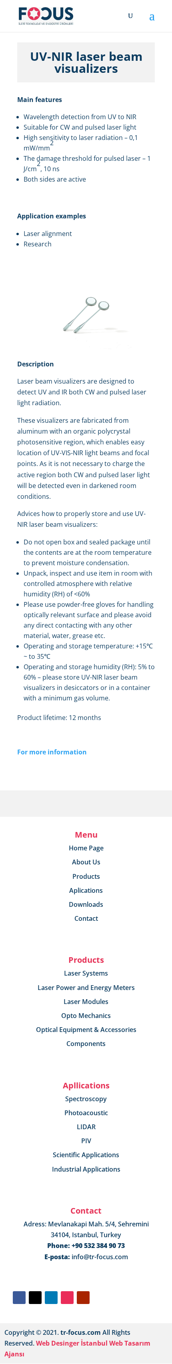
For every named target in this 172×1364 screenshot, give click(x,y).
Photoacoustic (86, 1112)
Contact (86, 918)
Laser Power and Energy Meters (86, 987)
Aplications (86, 890)
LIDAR (86, 1126)
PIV (86, 1140)
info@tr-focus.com (100, 1256)
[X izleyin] (35, 1297)
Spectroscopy (86, 1098)
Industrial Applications (86, 1169)
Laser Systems (86, 973)
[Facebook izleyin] (19, 1297)
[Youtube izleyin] (83, 1297)
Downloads (86, 904)
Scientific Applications (86, 1154)
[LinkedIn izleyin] (51, 1297)
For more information (52, 752)
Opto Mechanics (86, 1015)
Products (86, 876)
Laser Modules (86, 1001)
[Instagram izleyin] (67, 1297)
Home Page (86, 848)
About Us (86, 862)
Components (86, 1043)
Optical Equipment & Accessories (86, 1029)
